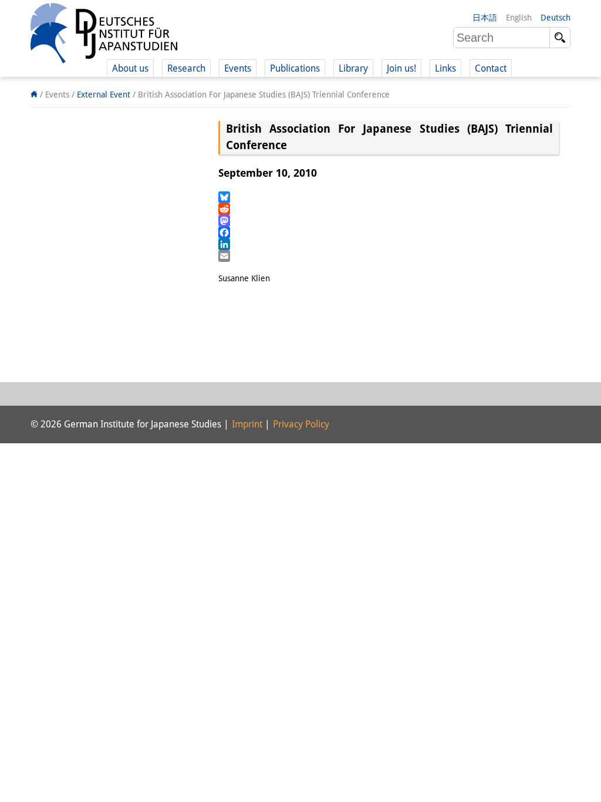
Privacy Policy (301, 424)
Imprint (247, 424)
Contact (491, 68)
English (519, 17)
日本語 (484, 17)
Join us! (401, 68)
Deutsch (555, 17)
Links (445, 68)
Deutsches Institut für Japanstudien (104, 35)
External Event (103, 94)
